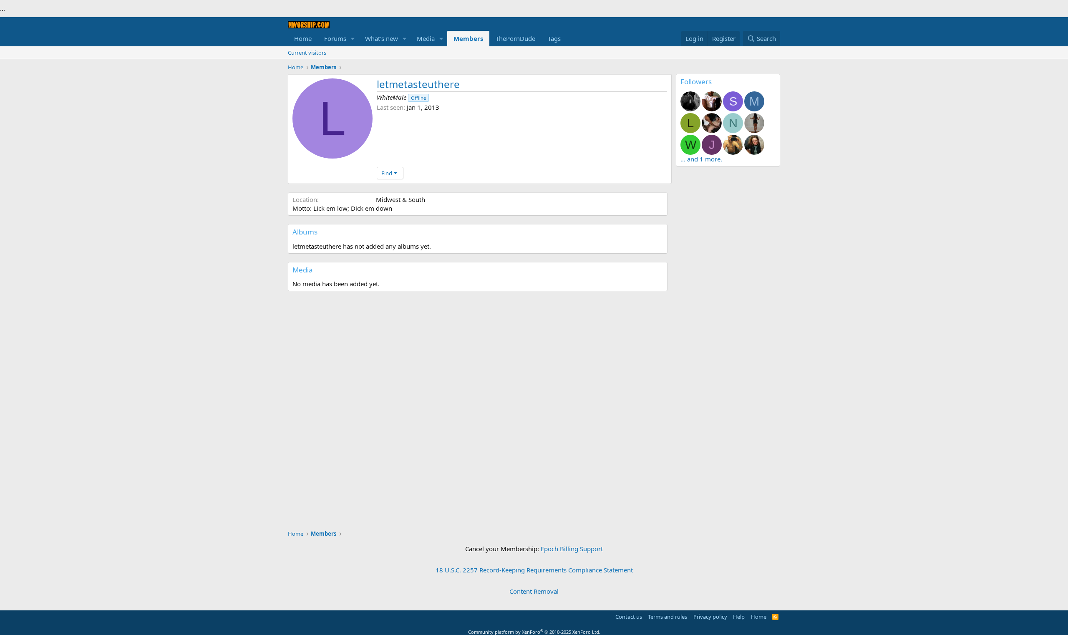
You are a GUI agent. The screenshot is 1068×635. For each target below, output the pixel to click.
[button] (353, 38)
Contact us (628, 616)
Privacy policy (710, 616)
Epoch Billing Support (572, 548)
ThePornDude (515, 38)
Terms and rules (667, 616)
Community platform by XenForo (534, 632)
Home (303, 38)
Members (468, 38)
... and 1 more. (701, 159)
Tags (554, 38)
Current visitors (307, 52)
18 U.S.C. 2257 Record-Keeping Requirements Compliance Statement (534, 570)
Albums (304, 232)
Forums (335, 38)
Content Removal (534, 591)
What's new (381, 38)
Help (739, 616)
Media (426, 38)
